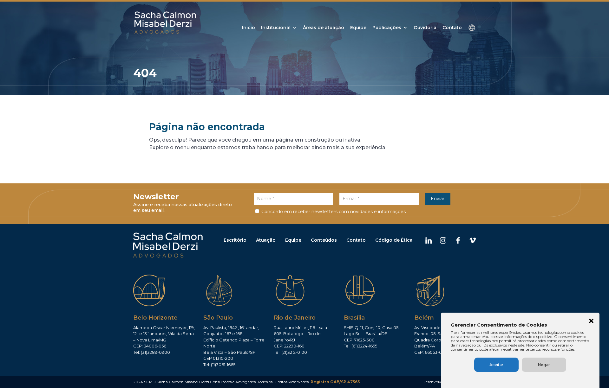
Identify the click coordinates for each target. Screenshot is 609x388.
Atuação (266, 240)
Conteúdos (324, 240)
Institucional (276, 27)
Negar (544, 364)
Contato (452, 27)
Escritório (235, 240)
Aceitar (496, 364)
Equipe (358, 27)
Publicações (386, 27)
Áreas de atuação (323, 27)
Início (248, 27)
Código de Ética (394, 240)
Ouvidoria (425, 27)
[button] (591, 321)
